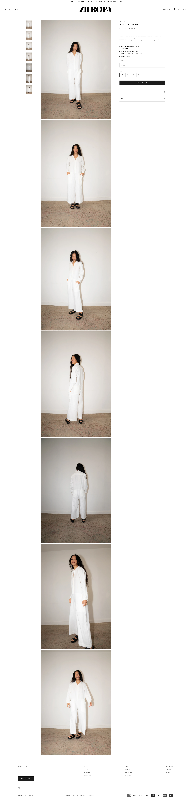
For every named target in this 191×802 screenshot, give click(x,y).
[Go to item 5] (29, 67)
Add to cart (142, 83)
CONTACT (128, 769)
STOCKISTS (128, 773)
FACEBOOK (169, 769)
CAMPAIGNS (87, 776)
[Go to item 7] (29, 89)
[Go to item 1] (29, 24)
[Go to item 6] (29, 78)
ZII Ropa (122, 21)
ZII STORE (87, 773)
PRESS (127, 766)
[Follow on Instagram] (19, 787)
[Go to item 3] (29, 46)
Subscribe (26, 779)
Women (7, 9)
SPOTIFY (168, 773)
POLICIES (128, 776)
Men (16, 9)
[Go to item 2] (29, 35)
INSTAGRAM (169, 766)
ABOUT (86, 766)
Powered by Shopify (87, 795)
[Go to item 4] (29, 56)
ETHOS (86, 769)
